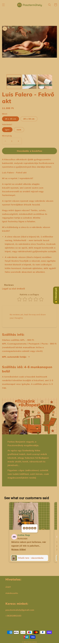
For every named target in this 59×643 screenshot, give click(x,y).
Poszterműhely (32, 642)
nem (19, 129)
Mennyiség (7, 136)
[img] (29, 528)
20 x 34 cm (29, 119)
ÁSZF (8, 587)
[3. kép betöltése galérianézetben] (45, 82)
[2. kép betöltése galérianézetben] (29, 82)
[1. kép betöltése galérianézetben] (14, 82)
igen (7, 129)
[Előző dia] (3, 82)
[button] (3, 5)
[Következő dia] (56, 82)
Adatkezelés (11, 593)
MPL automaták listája (14, 357)
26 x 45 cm (10, 119)
